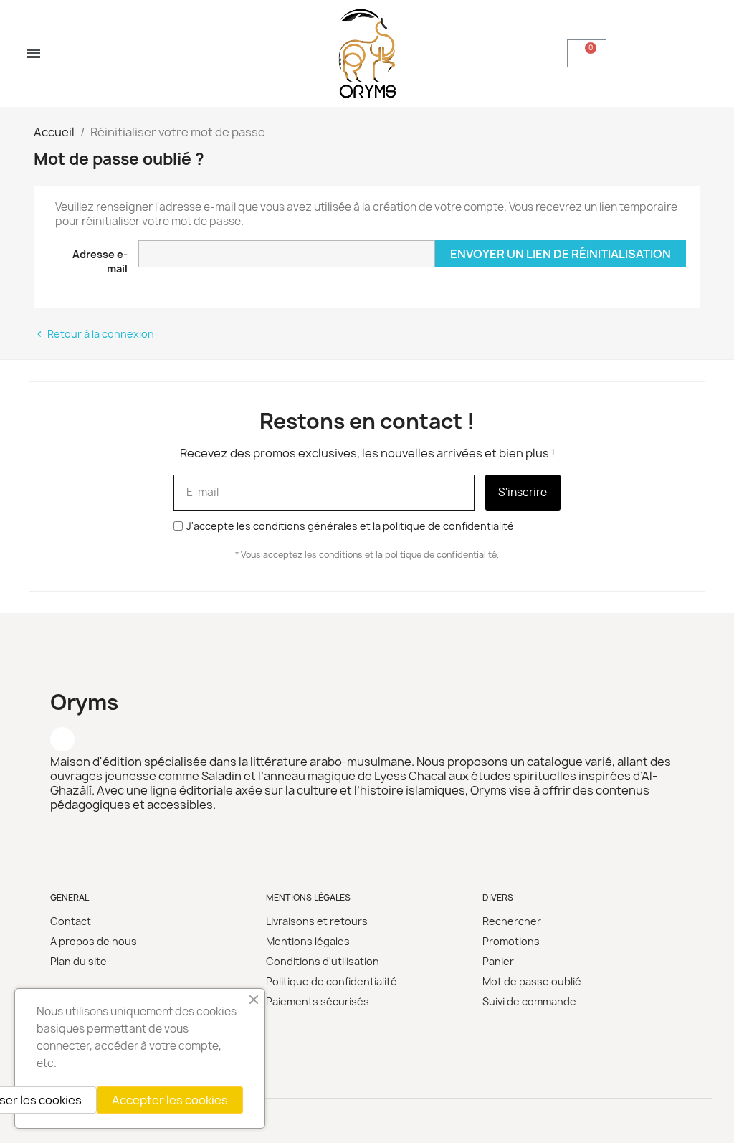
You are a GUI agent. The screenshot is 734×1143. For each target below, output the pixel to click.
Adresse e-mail (100, 261)
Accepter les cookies (170, 1100)
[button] (537, 53)
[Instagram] (62, 739)
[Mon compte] (654, 53)
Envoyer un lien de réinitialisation (560, 254)
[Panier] (586, 53)
